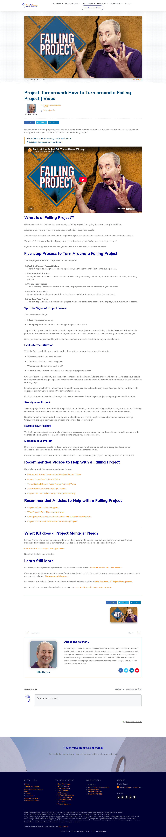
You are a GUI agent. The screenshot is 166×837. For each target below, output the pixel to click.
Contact (27, 794)
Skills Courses (63, 791)
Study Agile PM (93, 789)
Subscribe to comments (134, 722)
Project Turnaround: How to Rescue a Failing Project (52, 521)
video (53, 110)
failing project (47, 110)
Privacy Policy (29, 796)
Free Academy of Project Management (113, 581)
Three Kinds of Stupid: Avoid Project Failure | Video (51, 484)
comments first (134, 689)
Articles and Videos (31, 787)
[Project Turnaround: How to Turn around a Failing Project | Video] (123, 614)
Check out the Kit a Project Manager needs (44, 548)
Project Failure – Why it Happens (43, 507)
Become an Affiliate (31, 800)
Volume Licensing (64, 804)
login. (61, 826)
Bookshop (61, 802)
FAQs (26, 791)
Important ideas (48, 105)
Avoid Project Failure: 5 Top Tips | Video (46, 488)
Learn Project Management (98, 787)
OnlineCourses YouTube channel (105, 567)
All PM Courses (63, 786)
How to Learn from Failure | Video (43, 479)
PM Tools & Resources (66, 795)
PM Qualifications (64, 788)
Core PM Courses (64, 784)
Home (26, 784)
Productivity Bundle (65, 797)
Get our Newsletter (31, 798)
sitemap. (66, 826)
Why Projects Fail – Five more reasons (45, 512)
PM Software (62, 793)
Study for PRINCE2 (95, 794)
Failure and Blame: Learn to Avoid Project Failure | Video (54, 474)
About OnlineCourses (33, 789)
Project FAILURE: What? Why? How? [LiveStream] (51, 493)
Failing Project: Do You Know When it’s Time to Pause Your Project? (59, 516)
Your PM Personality (65, 799)
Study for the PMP (95, 792)
